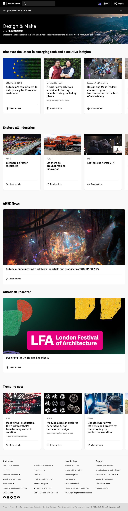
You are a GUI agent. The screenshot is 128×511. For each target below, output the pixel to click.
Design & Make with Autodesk (17, 10)
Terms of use (79, 507)
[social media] (11, 497)
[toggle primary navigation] (5, 3)
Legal (88, 507)
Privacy (5, 507)
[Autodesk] (14, 4)
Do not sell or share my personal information (26, 507)
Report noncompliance (66, 507)
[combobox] (38, 3)
